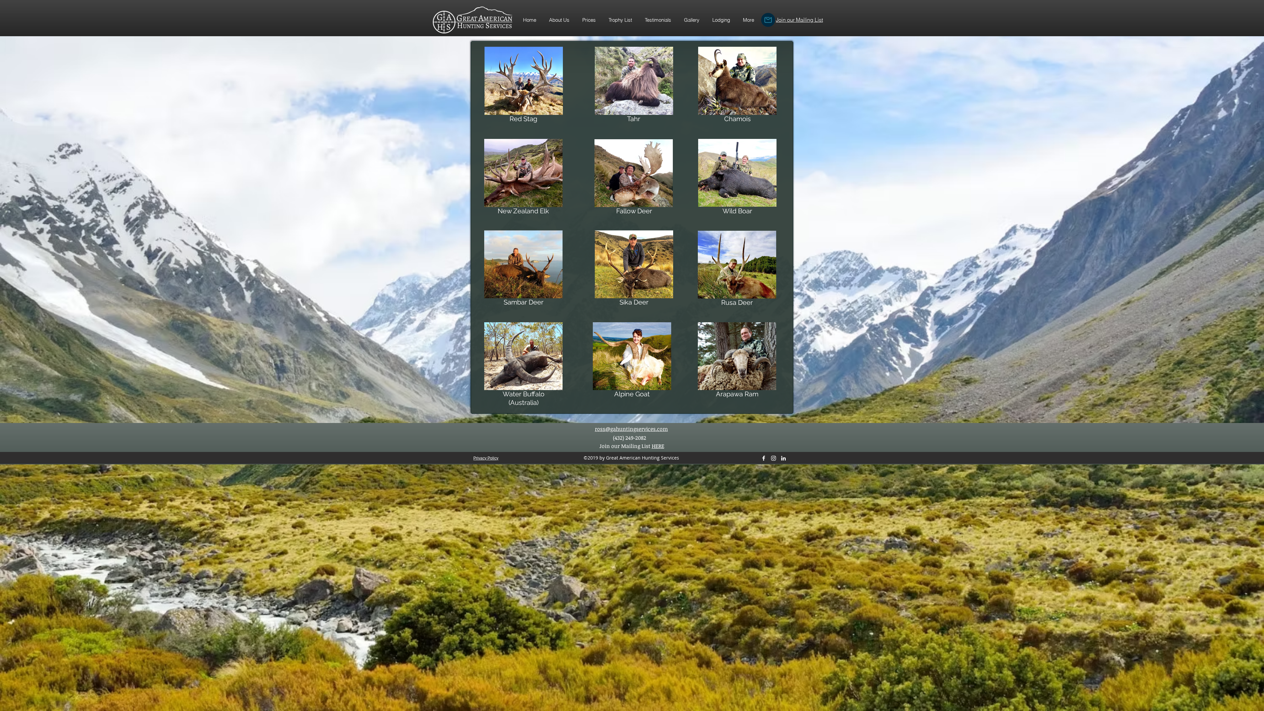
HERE (658, 446)
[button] (620, 20)
